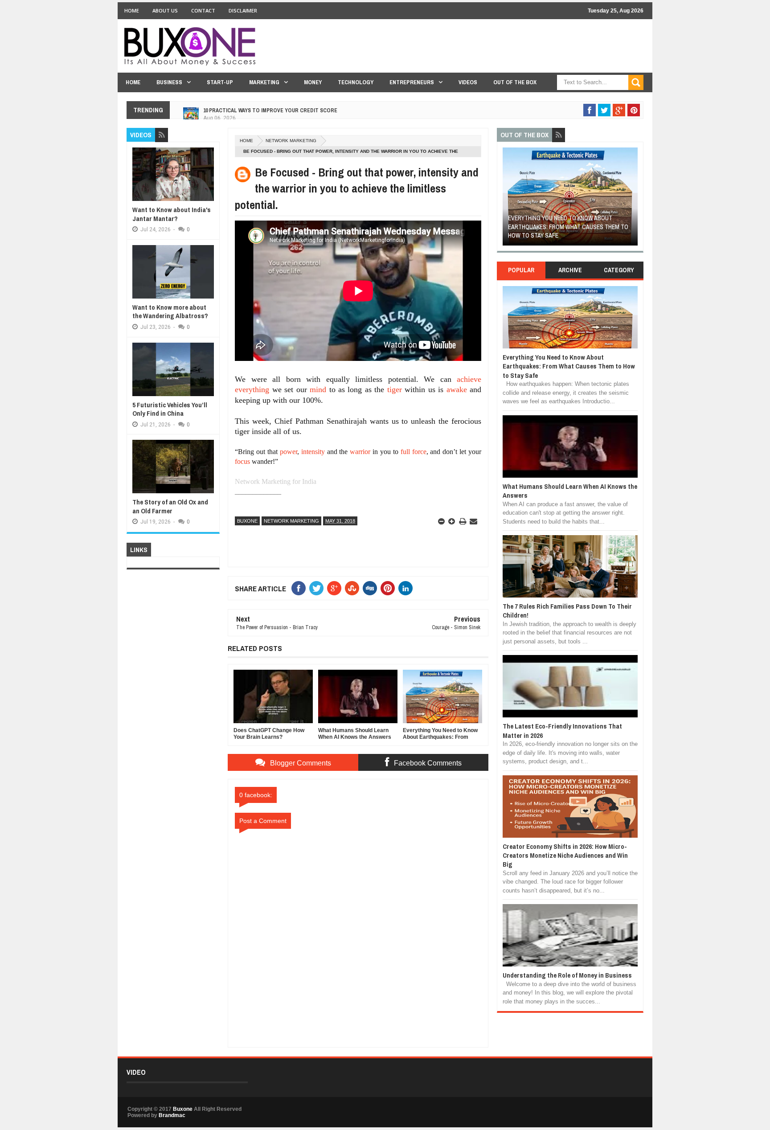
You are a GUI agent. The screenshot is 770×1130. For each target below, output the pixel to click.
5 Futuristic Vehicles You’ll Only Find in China (169, 409)
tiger (394, 389)
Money (313, 82)
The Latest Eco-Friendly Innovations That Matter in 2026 (562, 730)
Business (169, 82)
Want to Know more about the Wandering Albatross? (170, 312)
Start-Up (220, 82)
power (288, 451)
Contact (203, 10)
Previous (508, 199)
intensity (313, 451)
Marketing (264, 82)
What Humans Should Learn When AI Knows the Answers (570, 491)
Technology (355, 82)
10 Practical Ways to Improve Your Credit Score (270, 106)
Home (131, 10)
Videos (468, 82)
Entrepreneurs (411, 82)
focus (242, 461)
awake (456, 389)
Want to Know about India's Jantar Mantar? (171, 214)
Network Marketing (291, 140)
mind (318, 389)
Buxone (247, 521)
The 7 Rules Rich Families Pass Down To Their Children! (567, 611)
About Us (165, 10)
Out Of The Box (515, 82)
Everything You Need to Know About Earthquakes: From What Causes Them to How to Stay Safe (568, 226)
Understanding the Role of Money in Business (567, 975)
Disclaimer (243, 10)
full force (413, 451)
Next (632, 199)
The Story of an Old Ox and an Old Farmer (170, 506)
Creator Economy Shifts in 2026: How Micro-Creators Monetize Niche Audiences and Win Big (565, 855)
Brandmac (172, 1115)
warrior (360, 451)
